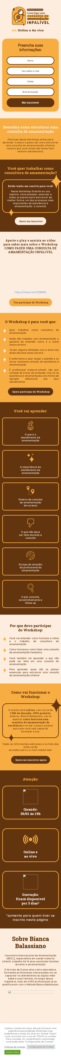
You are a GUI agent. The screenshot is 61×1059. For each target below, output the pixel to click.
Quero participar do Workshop (31, 391)
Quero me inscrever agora (30, 759)
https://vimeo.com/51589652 (30, 292)
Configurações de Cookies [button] (40, 1047)
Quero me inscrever (31, 221)
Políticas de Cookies (14, 1047)
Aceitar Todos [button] (12, 1052)
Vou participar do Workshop (30, 302)
